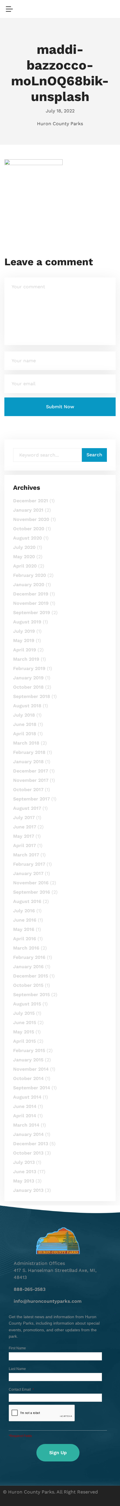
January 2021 (28, 510)
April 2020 (25, 566)
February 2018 (29, 752)
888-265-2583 (29, 1289)
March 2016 (26, 948)
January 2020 (28, 584)
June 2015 (24, 1022)
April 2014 (24, 1115)
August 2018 (27, 705)
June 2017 (24, 827)
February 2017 (29, 864)
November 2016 (31, 882)
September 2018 (31, 696)
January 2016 (28, 966)
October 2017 (28, 789)
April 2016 (24, 938)
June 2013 (24, 1171)
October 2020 (28, 528)
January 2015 (28, 1060)
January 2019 (28, 677)
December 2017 (30, 771)
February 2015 (29, 1050)
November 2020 (31, 519)
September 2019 (31, 612)
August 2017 (27, 808)
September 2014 (31, 1087)
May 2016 (23, 929)
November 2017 (30, 780)
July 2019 (24, 631)
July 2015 (24, 1013)
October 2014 (28, 1078)
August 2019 (27, 622)
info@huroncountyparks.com (48, 1301)
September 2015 (31, 994)
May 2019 (23, 640)
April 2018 (24, 733)
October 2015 (28, 985)
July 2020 (24, 547)
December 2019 (30, 594)
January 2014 (28, 1134)
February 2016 (29, 957)
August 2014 (27, 1097)
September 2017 (31, 799)
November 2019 (31, 603)
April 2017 (24, 845)
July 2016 (24, 910)
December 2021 (30, 500)
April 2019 (24, 650)
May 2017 (23, 836)
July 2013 (24, 1162)
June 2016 (24, 920)
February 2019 (29, 668)
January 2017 (28, 873)
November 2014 (31, 1069)
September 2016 (31, 892)
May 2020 (24, 556)
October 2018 (28, 687)
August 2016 (27, 901)
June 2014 (24, 1106)
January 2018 (28, 761)
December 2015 (30, 976)
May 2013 (23, 1181)
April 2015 (24, 1041)
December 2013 (30, 1143)
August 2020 (27, 538)
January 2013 (28, 1190)
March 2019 (26, 659)
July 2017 (24, 817)
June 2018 (24, 724)
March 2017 (26, 855)
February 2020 (29, 575)
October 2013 (28, 1153)
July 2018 (24, 715)
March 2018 (26, 743)
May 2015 (23, 1032)
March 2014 (26, 1125)
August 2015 (27, 1004)
